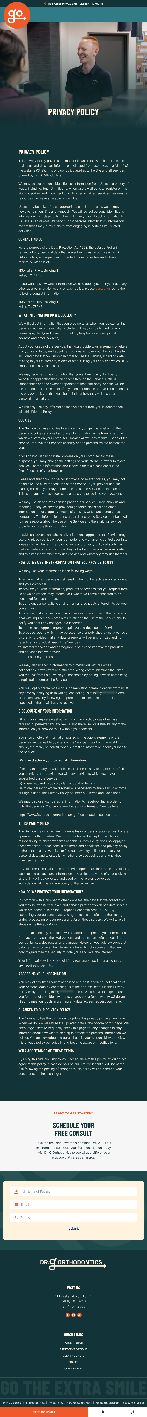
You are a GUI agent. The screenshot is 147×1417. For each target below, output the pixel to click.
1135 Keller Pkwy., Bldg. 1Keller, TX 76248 (73, 1298)
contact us (103, 288)
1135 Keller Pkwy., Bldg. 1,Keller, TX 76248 (75, 3)
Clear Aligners (73, 1355)
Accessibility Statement (107, 1402)
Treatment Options (73, 1349)
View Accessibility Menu (79, 1402)
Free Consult (44, 1412)
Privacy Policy (56, 1402)
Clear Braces (73, 1368)
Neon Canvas (137, 1402)
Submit (73, 1228)
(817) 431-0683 (73, 1307)
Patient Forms (73, 1342)
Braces (73, 1362)
